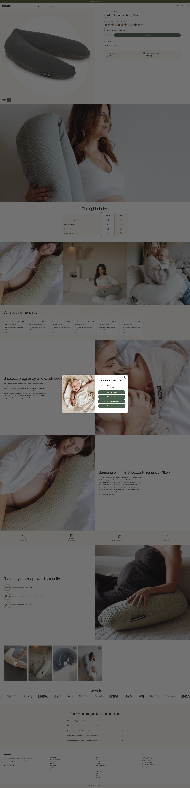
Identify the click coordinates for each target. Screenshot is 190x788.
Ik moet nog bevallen (112, 392)
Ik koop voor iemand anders (111, 401)
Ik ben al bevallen (111, 397)
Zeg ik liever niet (111, 406)
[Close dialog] (125, 377)
